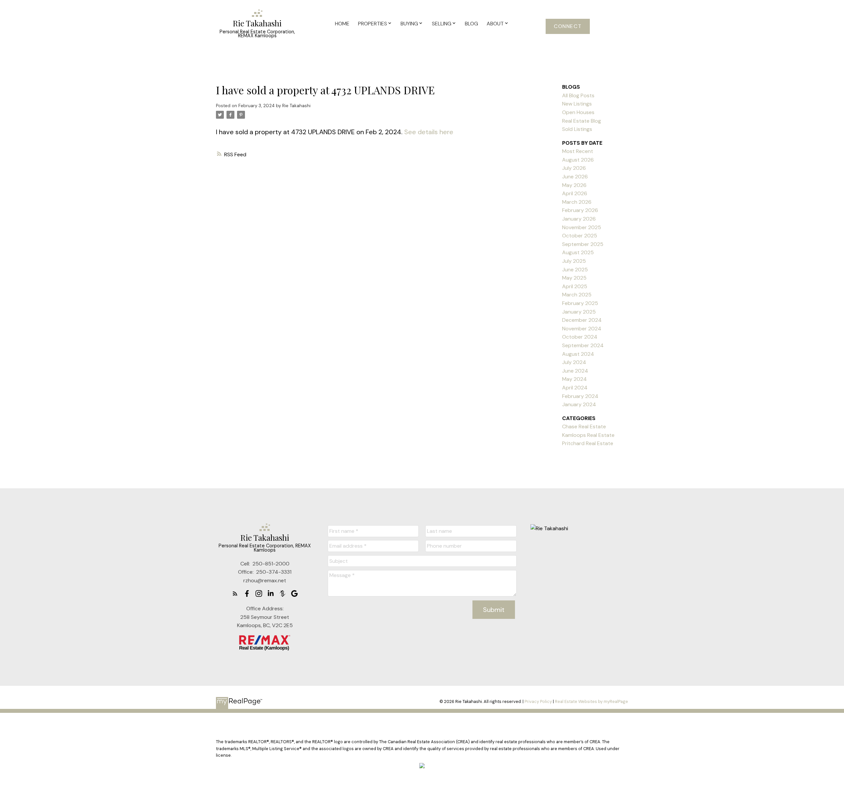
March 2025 (576, 294)
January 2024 (579, 404)
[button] (568, 26)
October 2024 (579, 336)
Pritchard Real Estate (587, 443)
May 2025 (574, 277)
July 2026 (574, 168)
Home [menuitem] (342, 23)
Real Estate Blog (581, 120)
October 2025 (579, 235)
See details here (428, 132)
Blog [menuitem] (471, 23)
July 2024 (574, 362)
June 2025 (575, 269)
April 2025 (574, 286)
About (495, 23)
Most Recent (577, 151)
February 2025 (580, 303)
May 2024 (574, 379)
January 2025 (579, 311)
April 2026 (574, 193)
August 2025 (578, 252)
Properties (372, 23)
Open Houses (578, 112)
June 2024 (575, 370)
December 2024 (582, 320)
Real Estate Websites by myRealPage (591, 701)
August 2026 (578, 159)
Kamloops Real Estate (588, 435)
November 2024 (581, 328)
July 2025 (574, 261)
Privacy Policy (538, 701)
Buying (409, 23)
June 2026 (575, 176)
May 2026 (574, 185)
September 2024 (583, 345)
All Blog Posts (578, 95)
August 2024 (578, 353)
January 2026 (579, 218)
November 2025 (581, 227)
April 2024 (575, 387)
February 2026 (580, 210)
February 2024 (580, 396)
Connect (568, 26)
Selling (441, 23)
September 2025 (582, 244)
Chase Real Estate (584, 426)
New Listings (577, 103)
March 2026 (576, 201)
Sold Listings (577, 129)
